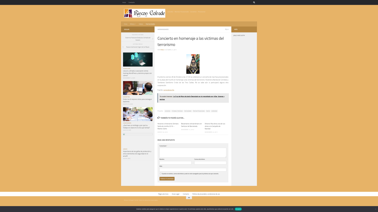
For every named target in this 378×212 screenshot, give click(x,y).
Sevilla (208, 111)
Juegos (125, 149)
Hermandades (150, 24)
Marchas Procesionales (199, 111)
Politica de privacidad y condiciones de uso (206, 194)
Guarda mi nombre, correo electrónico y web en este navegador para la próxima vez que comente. (190, 174)
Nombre (161, 159)
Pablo (162, 50)
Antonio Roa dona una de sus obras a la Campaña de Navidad (215, 126)
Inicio (124, 2)
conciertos (167, 111)
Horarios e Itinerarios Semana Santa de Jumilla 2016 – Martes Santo (168, 126)
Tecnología (126, 68)
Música (132, 24)
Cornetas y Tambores (177, 111)
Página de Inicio (163, 194)
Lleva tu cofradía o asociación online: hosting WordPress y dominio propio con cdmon (137, 73)
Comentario (163, 146)
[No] (376, 209)
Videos (141, 24)
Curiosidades (127, 123)
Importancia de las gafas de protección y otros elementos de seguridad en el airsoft (137, 153)
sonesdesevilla (168, 90)
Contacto (132, 2)
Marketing (126, 97)
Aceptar (238, 209)
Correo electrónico (199, 159)
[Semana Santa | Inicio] (144, 13)
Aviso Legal (175, 194)
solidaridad (214, 111)
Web (160, 166)
